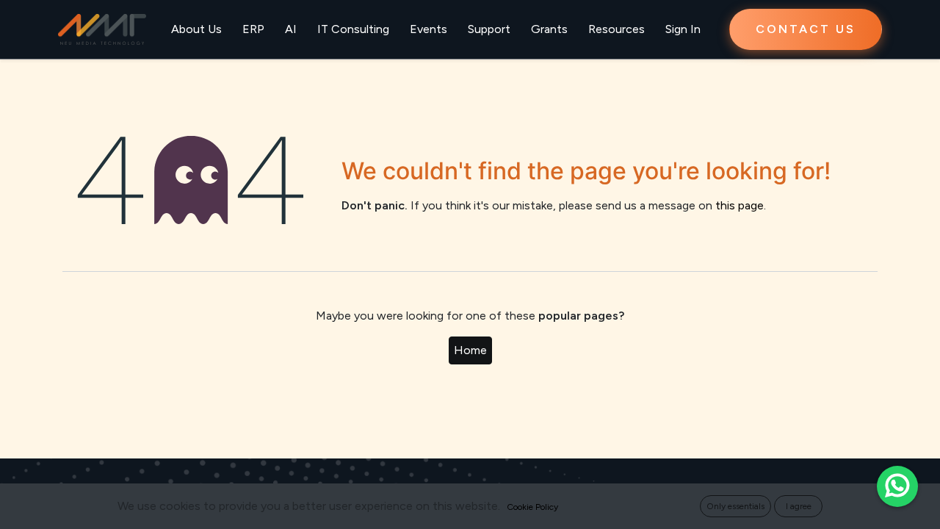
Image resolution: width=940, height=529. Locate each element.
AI (291, 29)
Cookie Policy (532, 507)
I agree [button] (798, 506)
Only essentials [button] (735, 506)
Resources (616, 29)
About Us (196, 29)
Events (428, 29)
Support (489, 29)
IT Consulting (353, 29)
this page (739, 205)
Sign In (683, 29)
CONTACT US (806, 29)
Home (470, 350)
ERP (253, 29)
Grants (549, 29)
